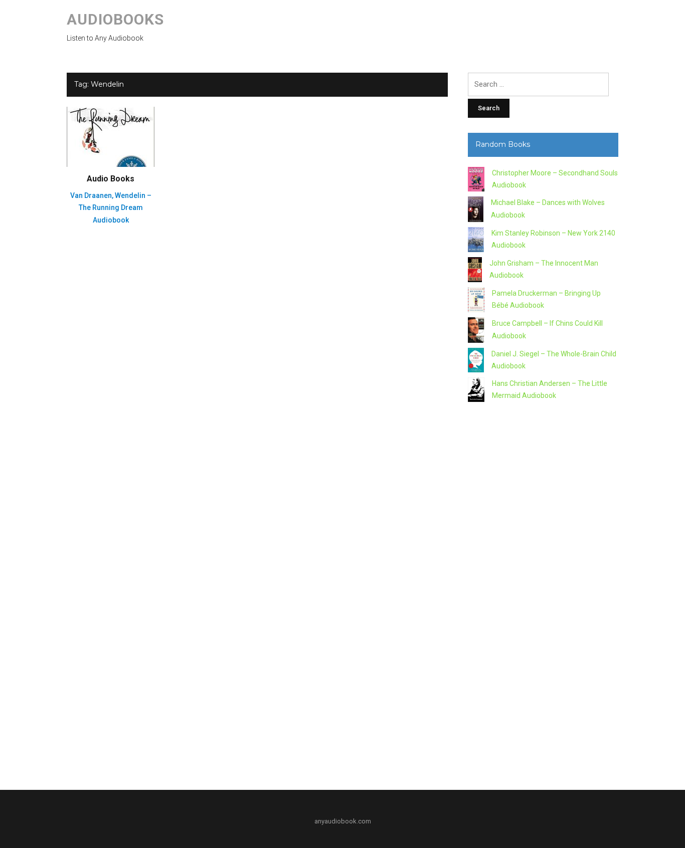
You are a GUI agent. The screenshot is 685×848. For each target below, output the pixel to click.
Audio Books (110, 178)
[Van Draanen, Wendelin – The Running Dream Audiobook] (110, 136)
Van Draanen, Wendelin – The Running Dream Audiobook (110, 207)
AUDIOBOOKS (115, 19)
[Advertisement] (543, 592)
